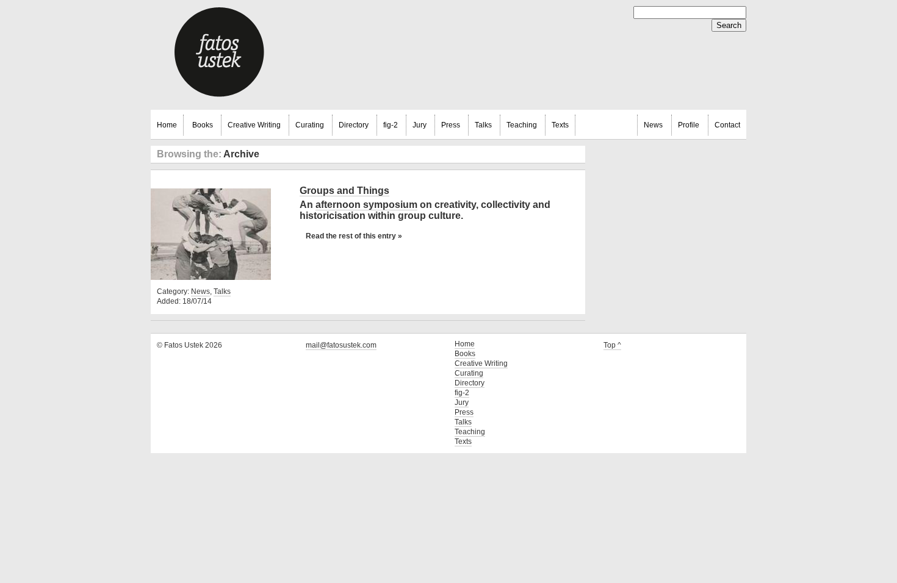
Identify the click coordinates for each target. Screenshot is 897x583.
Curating (309, 125)
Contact (727, 125)
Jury (419, 125)
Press (450, 125)
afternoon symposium (366, 204)
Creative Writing (254, 125)
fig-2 (390, 125)
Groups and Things (344, 190)
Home (167, 125)
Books (202, 125)
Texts (560, 125)
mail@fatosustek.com (341, 345)
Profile (688, 125)
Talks (483, 125)
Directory (354, 125)
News (653, 125)
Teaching (521, 125)
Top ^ (612, 345)
